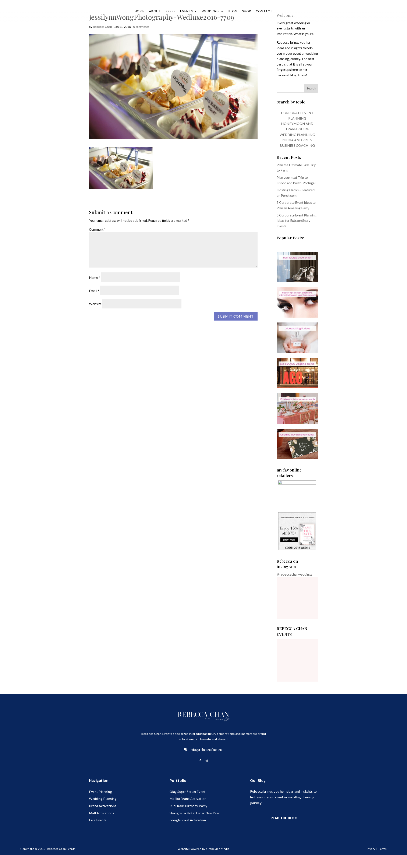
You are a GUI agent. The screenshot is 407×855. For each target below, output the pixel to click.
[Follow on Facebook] (200, 760)
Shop (246, 11)
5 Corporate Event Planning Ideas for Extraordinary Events (296, 220)
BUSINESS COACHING (297, 145)
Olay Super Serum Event (188, 792)
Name (94, 277)
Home (139, 11)
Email (94, 291)
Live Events (98, 820)
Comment (97, 229)
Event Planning (100, 792)
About (155, 11)
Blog (233, 11)
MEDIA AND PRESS (297, 140)
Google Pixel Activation (188, 820)
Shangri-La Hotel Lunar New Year (195, 813)
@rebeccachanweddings (294, 574)
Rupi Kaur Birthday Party (189, 806)
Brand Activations (102, 806)
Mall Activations (101, 813)
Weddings (211, 11)
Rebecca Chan (102, 26)
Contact (264, 11)
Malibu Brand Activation (188, 799)
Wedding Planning (103, 799)
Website (95, 304)
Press (171, 11)
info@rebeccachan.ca (206, 750)
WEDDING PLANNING (297, 135)
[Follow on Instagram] (206, 760)
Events (186, 11)
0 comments (141, 26)
